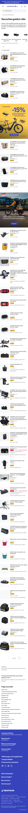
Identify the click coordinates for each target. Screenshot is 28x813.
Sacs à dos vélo (5, 715)
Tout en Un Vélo (5, 725)
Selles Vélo (4, 701)
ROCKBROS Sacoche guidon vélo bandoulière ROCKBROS (18, 339)
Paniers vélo (4, 689)
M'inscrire (14, 223)
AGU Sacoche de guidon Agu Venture (17, 461)
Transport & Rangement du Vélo (9, 691)
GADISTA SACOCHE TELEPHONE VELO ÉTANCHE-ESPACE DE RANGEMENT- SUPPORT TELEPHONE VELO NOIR (18, 272)
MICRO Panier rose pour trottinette (18, 539)
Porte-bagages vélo (6, 699)
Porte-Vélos (4, 705)
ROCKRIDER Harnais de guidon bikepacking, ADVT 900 (17, 66)
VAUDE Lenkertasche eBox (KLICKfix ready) (16, 313)
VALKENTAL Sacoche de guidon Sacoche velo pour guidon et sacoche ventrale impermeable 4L (18, 418)
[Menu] (3, 6)
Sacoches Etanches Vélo (16, 40)
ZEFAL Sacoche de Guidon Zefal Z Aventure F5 (18, 300)
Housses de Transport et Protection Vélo (11, 713)
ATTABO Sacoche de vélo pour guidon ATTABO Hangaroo (17, 501)
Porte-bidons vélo (5, 703)
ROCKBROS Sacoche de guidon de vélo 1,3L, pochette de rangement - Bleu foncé (18, 528)
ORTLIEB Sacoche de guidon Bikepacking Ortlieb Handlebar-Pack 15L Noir (18, 579)
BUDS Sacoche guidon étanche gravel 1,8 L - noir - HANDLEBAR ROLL (17, 475)
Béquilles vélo (4, 697)
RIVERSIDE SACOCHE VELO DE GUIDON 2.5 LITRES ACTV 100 (17, 92)
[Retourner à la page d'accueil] (12, 6)
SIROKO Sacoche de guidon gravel (18, 446)
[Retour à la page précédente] (8, 658)
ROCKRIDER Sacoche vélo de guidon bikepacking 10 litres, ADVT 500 (18, 156)
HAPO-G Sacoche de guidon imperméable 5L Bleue (17, 514)
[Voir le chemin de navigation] (1, 14)
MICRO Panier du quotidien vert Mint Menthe (18, 552)
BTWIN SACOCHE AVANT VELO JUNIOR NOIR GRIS (17, 258)
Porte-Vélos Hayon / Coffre (7, 719)
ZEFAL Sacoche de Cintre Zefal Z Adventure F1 (18, 488)
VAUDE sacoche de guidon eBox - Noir (18, 591)
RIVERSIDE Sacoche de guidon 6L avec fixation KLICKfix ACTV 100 (18, 181)
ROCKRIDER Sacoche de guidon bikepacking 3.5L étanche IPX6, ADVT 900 (18, 143)
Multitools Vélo (4, 695)
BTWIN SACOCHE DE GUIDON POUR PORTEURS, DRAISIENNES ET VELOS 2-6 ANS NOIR (18, 434)
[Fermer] (25, 2)
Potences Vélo (4, 727)
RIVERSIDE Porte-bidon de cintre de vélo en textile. (18, 231)
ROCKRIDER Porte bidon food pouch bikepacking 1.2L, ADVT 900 (18, 168)
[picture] (4, 57)
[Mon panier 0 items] (25, 6)
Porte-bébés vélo (5, 711)
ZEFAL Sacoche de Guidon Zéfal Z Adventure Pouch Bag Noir (18, 378)
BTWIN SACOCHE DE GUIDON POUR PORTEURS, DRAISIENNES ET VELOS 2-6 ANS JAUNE (18, 244)
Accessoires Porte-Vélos (7, 693)
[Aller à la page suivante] (19, 658)
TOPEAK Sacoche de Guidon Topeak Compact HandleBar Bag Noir (18, 618)
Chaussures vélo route (6, 723)
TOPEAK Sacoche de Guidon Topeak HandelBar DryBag (17, 630)
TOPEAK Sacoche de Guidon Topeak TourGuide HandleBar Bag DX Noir (18, 643)
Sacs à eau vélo (5, 717)
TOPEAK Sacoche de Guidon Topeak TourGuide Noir (17, 604)
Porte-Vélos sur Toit (6, 721)
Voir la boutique (14, 134)
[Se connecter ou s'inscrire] (21, 6)
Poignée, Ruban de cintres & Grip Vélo (10, 709)
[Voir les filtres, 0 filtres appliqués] (3, 46)
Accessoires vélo (5, 707)
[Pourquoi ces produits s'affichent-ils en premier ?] (2, 50)
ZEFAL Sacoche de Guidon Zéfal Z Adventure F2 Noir (18, 352)
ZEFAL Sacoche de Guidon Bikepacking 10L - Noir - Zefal (17, 288)
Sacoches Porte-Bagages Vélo (6, 40)
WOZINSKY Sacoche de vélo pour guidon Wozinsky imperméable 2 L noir (18, 391)
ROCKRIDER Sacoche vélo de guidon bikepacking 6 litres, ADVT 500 (18, 54)
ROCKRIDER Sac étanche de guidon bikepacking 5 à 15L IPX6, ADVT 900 (18, 80)
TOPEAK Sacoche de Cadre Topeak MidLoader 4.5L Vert (18, 565)
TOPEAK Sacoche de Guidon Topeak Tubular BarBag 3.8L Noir (18, 404)
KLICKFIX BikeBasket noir (16, 364)
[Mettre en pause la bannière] (23, 2)
